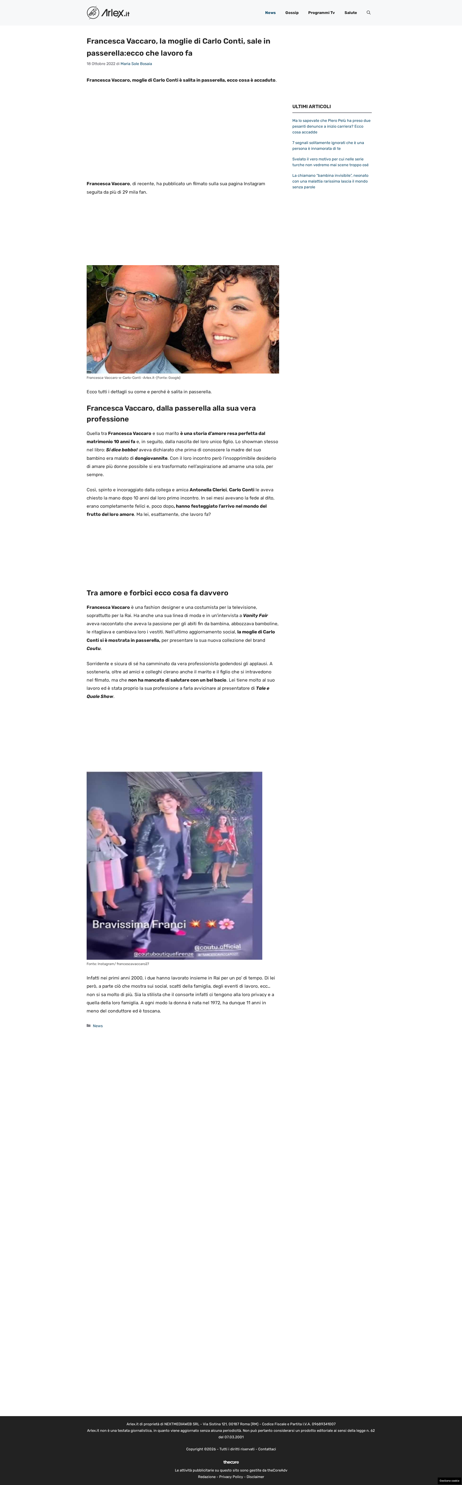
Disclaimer (255, 1477)
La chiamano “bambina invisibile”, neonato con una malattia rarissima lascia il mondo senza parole (330, 181)
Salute (351, 12)
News (270, 12)
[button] (368, 13)
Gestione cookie (449, 1480)
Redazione (207, 1477)
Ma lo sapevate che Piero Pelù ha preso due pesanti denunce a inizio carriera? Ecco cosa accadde (331, 126)
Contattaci (267, 1449)
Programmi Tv (321, 12)
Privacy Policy (231, 1477)
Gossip (292, 12)
